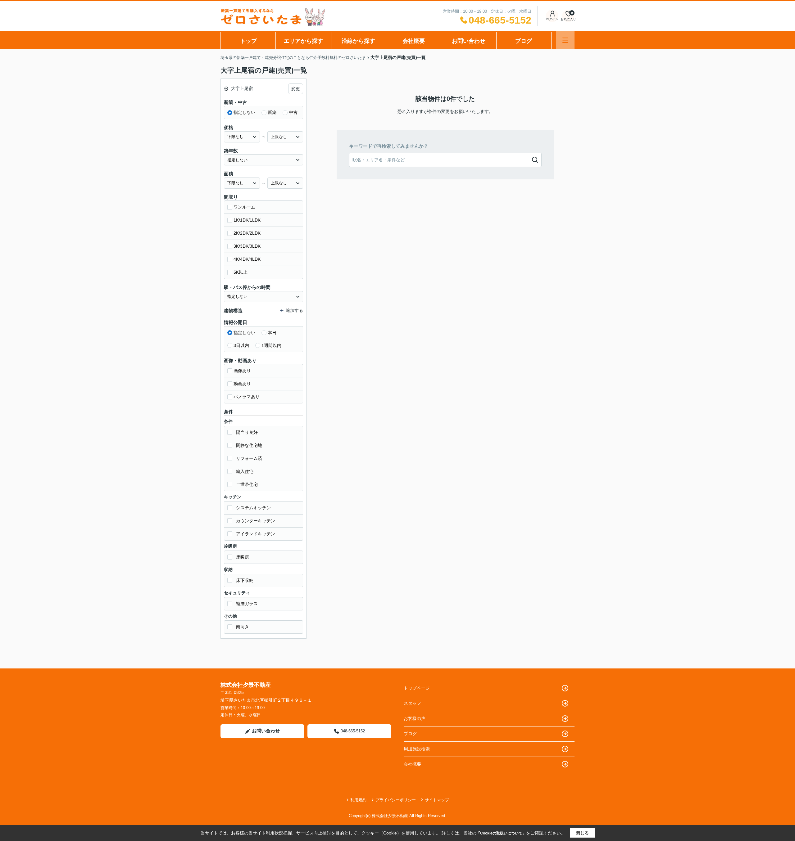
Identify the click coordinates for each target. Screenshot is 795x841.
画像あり (242, 370)
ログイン (552, 19)
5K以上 (241, 272)
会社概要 (413, 41)
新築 (272, 112)
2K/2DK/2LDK (247, 233)
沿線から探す (358, 41)
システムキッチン (253, 507)
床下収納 (244, 580)
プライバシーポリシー (395, 800)
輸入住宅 (244, 471)
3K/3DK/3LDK (247, 246)
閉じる (582, 832)
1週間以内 (271, 345)
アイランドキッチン (255, 533)
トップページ (417, 688)
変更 (295, 88)
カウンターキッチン (255, 520)
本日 (272, 332)
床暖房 (242, 557)
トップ (248, 41)
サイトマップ (437, 800)
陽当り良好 (247, 432)
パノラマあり (247, 396)
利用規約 (358, 800)
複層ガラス (247, 603)
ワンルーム (244, 207)
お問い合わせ (468, 41)
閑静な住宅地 (249, 445)
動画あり (242, 383)
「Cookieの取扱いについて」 (501, 833)
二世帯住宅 (247, 484)
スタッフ (412, 703)
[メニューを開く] (565, 40)
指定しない (244, 112)
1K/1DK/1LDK (247, 220)
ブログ (523, 41)
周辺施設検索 (417, 748)
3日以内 (241, 345)
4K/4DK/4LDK (247, 259)
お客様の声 (414, 718)
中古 (293, 112)
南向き (242, 626)
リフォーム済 (249, 458)
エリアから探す (303, 41)
